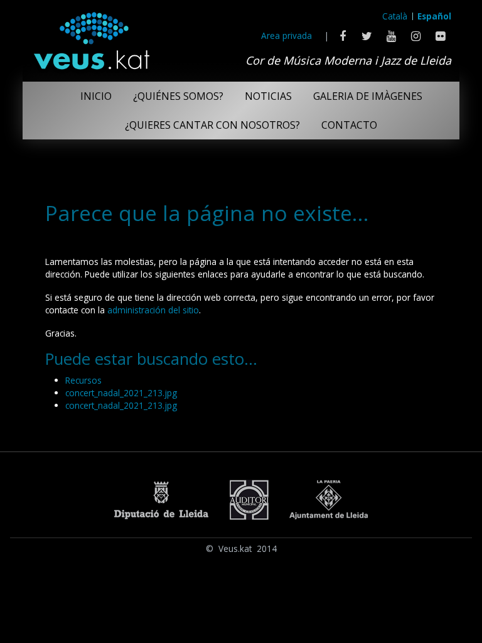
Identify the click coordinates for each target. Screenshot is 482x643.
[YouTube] (391, 36)
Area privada (286, 35)
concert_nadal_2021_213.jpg (121, 393)
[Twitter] (367, 36)
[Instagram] (416, 36)
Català (394, 16)
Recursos (83, 380)
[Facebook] (342, 36)
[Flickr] (440, 36)
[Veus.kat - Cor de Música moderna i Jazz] (91, 37)
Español (434, 16)
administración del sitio (153, 310)
